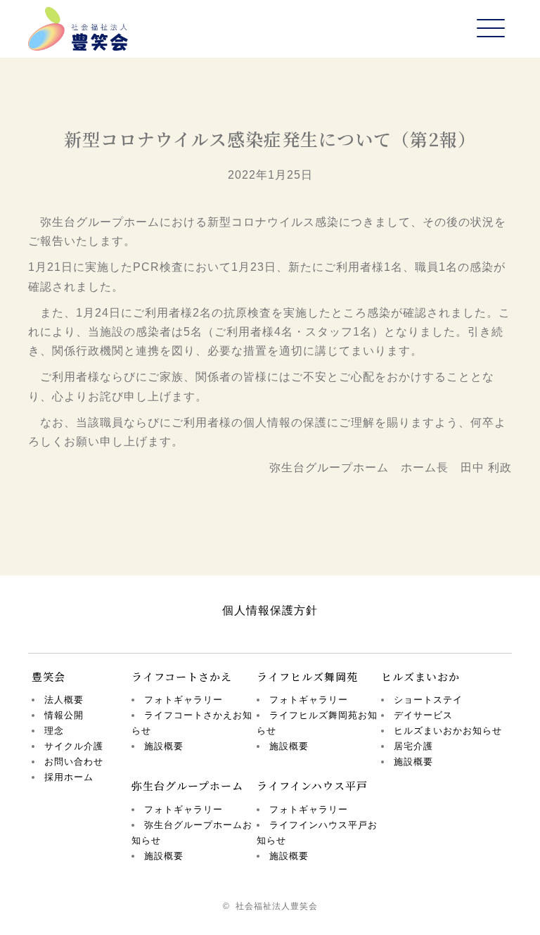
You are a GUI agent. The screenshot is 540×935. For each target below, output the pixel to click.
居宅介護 (413, 746)
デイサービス (423, 715)
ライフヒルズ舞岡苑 (307, 676)
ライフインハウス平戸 (312, 785)
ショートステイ (428, 699)
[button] (491, 29)
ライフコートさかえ (181, 676)
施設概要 (164, 746)
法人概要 (64, 699)
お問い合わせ (73, 761)
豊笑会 (48, 676)
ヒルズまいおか (420, 676)
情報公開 (64, 715)
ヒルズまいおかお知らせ (448, 730)
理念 (54, 730)
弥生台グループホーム (187, 785)
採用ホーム (69, 777)
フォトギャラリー (183, 699)
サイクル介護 (73, 746)
